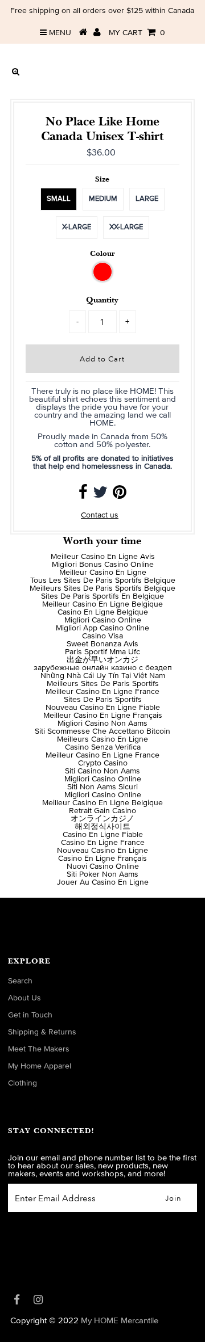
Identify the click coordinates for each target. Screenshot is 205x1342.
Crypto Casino (103, 763)
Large (147, 199)
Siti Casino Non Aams (102, 771)
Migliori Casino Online (102, 620)
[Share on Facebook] (83, 495)
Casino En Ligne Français (102, 859)
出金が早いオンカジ (102, 660)
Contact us (99, 515)
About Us (24, 998)
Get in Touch (30, 1015)
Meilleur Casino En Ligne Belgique (102, 604)
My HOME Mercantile (119, 1320)
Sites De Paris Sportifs (103, 700)
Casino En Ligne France (103, 843)
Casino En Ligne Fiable (103, 835)
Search (20, 981)
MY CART (137, 33)
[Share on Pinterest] (119, 495)
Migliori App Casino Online (102, 628)
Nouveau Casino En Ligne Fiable (103, 708)
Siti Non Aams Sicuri (102, 787)
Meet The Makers (38, 1049)
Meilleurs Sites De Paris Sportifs (103, 684)
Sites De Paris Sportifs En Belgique (102, 596)
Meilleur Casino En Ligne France (102, 692)
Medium (103, 199)
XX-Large (126, 227)
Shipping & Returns (42, 1032)
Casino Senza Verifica (103, 747)
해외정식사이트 (102, 827)
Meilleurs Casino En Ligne (102, 739)
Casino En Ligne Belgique (103, 612)
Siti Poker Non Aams (102, 874)
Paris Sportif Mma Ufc (102, 652)
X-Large (76, 227)
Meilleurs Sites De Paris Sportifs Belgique (102, 588)
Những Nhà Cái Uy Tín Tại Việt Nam (102, 676)
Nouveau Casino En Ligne (102, 851)
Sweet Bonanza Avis (102, 644)
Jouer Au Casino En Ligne (103, 882)
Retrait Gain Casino (102, 811)
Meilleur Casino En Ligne (102, 573)
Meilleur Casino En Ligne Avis (103, 557)
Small (59, 199)
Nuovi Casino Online (103, 866)
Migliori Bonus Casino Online (103, 565)
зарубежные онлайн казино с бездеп (103, 668)
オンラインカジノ (102, 819)
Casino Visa (102, 636)
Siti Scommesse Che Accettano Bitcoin (102, 731)
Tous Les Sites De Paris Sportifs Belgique (102, 580)
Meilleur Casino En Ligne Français (102, 716)
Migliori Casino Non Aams (102, 723)
